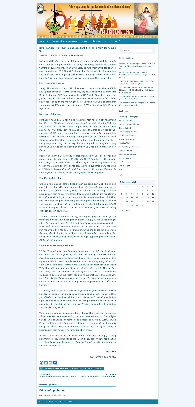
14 (132, 198)
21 (132, 201)
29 (137, 205)
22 (137, 201)
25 (153, 201)
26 (121, 205)
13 (127, 198)
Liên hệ (117, 41)
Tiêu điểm (63, 55)
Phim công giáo (124, 166)
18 (153, 198)
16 (142, 198)
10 (148, 194)
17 (148, 198)
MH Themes (72, 402)
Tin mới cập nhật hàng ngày (65, 41)
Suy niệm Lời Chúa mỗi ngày (129, 124)
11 (153, 194)
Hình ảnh (96, 41)
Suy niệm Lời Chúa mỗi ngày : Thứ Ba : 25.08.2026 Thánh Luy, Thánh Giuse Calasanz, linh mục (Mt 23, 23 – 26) (137, 66)
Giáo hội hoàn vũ (125, 128)
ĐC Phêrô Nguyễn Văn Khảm (129, 147)
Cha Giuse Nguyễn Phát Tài (129, 162)
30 (142, 205)
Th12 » (127, 211)
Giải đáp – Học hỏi (125, 150)
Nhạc (121, 169)
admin (55, 55)
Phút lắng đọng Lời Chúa (128, 132)
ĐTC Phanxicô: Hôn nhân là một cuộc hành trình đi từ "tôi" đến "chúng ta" (73, 368)
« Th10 (121, 211)
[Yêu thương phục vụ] (97, 37)
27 (127, 205)
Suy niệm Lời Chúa (125, 120)
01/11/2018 (45, 55)
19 (121, 201)
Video (106, 41)
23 (142, 201)
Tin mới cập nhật (73, 55)
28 (132, 205)
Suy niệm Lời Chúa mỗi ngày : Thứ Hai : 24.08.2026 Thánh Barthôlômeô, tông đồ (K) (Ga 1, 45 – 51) (137, 74)
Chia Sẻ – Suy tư (125, 158)
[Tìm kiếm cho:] (137, 50)
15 (137, 198)
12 (121, 198)
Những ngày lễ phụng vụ (127, 139)
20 (127, 201)
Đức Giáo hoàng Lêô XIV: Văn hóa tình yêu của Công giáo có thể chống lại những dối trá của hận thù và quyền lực (136, 90)
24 (148, 201)
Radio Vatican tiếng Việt (127, 154)
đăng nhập (50, 395)
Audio (84, 41)
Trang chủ (43, 41)
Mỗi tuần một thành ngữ (127, 135)
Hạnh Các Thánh (125, 143)
